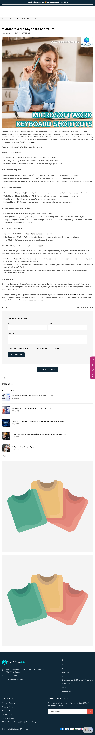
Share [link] (6, 307)
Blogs (64, 687)
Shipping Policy (7, 707)
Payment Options (8, 703)
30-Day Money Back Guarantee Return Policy (19, 722)
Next (89, 307)
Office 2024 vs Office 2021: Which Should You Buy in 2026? (31, 408)
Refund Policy (7, 711)
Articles (11, 19)
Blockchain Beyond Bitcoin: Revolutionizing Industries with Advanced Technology (38, 421)
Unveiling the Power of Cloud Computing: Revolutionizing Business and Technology (39, 434)
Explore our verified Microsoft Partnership (77, 680)
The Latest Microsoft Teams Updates (24, 447)
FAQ (63, 676)
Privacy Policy (7, 714)
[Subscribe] (90, 711)
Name (10, 323)
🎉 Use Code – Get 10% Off (57, 2)
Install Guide (66, 684)
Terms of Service (8, 718)
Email (50, 323)
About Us (65, 672)
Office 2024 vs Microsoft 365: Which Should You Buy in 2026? (32, 395)
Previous (83, 307)
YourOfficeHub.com (27, 142)
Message (11, 333)
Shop (64, 669)
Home (4, 19)
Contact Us (66, 691)
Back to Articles (48, 370)
